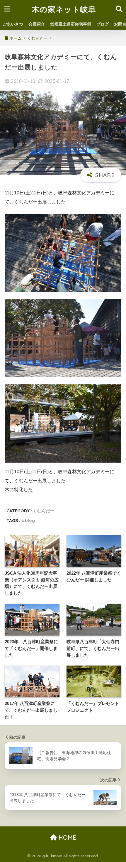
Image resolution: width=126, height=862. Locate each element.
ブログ (102, 24)
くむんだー (44, 510)
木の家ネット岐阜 (64, 9)
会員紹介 (36, 24)
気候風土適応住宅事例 (70, 24)
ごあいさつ (13, 24)
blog (30, 520)
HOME (66, 837)
